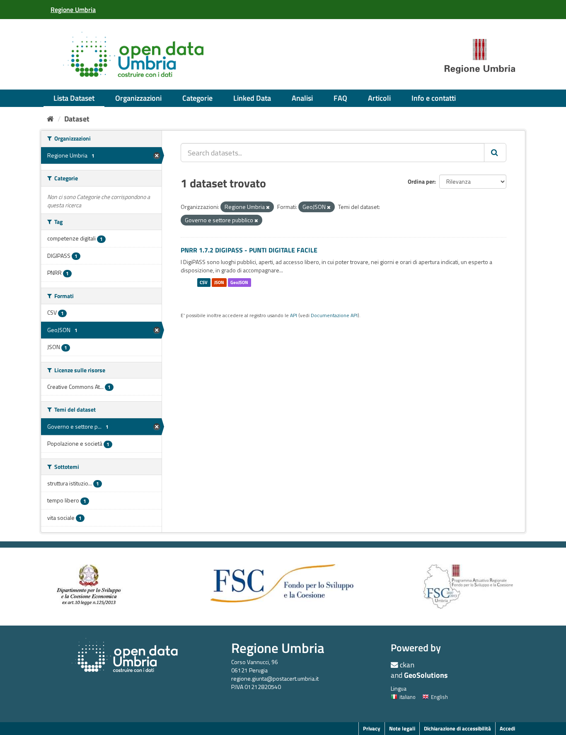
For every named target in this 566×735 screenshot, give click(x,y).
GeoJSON (239, 282)
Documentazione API (334, 315)
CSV (204, 282)
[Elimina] (268, 207)
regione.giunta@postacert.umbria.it (275, 678)
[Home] (50, 118)
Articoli (379, 98)
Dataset (76, 118)
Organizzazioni (138, 98)
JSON (219, 282)
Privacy (371, 728)
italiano (407, 697)
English (439, 697)
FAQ (340, 98)
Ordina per (421, 181)
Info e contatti (433, 98)
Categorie (197, 98)
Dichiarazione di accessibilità (457, 728)
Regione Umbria (277, 647)
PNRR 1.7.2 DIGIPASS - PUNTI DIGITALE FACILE (249, 250)
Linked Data (252, 98)
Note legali (402, 728)
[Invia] (495, 152)
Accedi (507, 728)
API (293, 315)
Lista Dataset (73, 98)
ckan (407, 664)
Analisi (302, 98)
